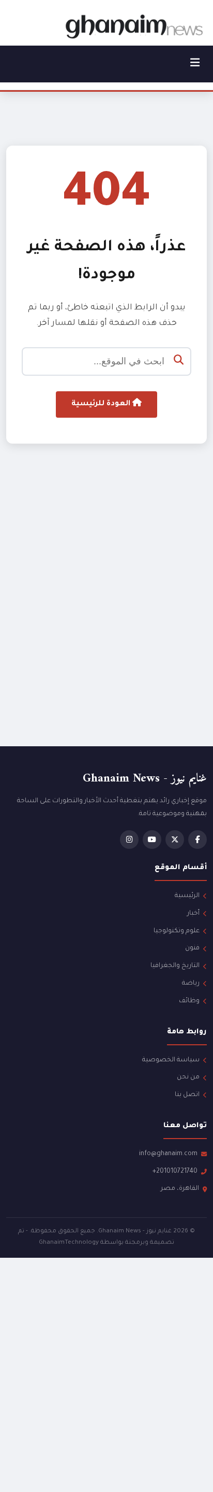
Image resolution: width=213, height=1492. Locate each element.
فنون (192, 948)
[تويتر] (174, 839)
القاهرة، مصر (180, 1188)
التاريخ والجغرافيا (175, 966)
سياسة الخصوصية (171, 1060)
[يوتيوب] (152, 839)
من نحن (188, 1077)
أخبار (193, 913)
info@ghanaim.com (168, 1154)
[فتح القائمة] (195, 64)
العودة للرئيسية (101, 404)
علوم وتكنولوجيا (177, 931)
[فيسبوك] (197, 839)
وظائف (189, 1001)
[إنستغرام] (129, 839)
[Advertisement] (106, 614)
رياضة (191, 983)
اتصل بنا (187, 1095)
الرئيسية (187, 896)
